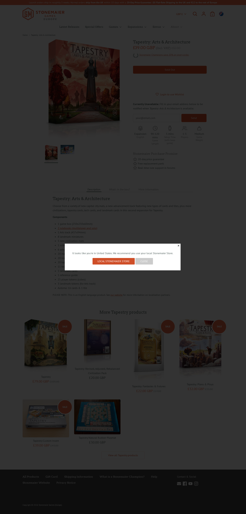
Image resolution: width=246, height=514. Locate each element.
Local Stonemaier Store (114, 261)
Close (144, 261)
